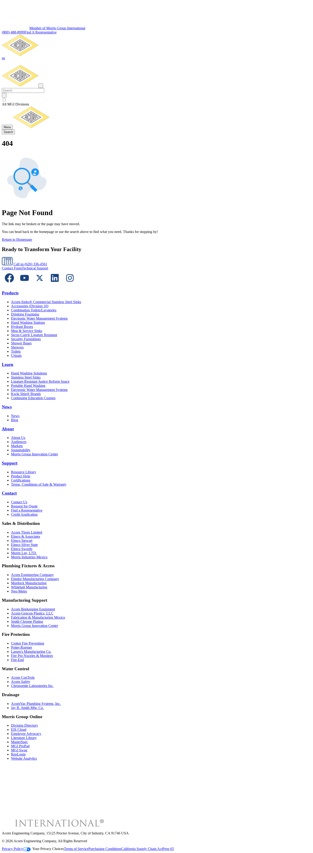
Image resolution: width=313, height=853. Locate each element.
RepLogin (18, 754)
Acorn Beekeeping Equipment (33, 609)
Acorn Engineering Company (32, 575)
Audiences (18, 442)
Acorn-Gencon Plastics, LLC (32, 613)
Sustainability (20, 450)
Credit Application (24, 514)
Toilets (16, 351)
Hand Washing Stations (28, 322)
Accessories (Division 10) (29, 306)
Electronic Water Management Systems (39, 318)
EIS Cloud (18, 729)
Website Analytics (24, 758)
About (8, 428)
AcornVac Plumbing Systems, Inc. (36, 704)
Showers (17, 347)
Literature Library (24, 738)
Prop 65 (168, 849)
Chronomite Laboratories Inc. (32, 686)
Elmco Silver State (24, 545)
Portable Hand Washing (28, 386)
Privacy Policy (12, 849)
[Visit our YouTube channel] (24, 284)
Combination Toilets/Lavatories (33, 310)
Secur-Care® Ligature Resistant (34, 335)
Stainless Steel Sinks (26, 377)
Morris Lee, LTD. (24, 553)
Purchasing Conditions (104, 849)
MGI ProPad (20, 746)
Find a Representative (26, 510)
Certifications (20, 480)
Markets (17, 446)
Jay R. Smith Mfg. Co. (27, 708)
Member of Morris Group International (57, 28)
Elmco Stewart (21, 541)
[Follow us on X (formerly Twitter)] (39, 284)
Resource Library (23, 472)
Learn (7, 364)
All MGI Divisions (15, 104)
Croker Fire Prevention (27, 643)
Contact (9, 493)
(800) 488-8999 (13, 32)
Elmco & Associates (25, 536)
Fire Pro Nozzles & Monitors (32, 656)
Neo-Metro (19, 591)
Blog (14, 420)
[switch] (4, 99)
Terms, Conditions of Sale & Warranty (38, 484)
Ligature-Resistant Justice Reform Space (40, 381)
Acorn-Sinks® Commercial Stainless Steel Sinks (46, 302)
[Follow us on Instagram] (69, 284)
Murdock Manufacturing (29, 583)
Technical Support (35, 268)
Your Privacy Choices (48, 849)
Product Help (20, 476)
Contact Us (19, 502)
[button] (3, 59)
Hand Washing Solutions (29, 373)
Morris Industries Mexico (29, 557)
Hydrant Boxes (22, 327)
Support (9, 463)
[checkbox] (156, 100)
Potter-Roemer (21, 647)
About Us (18, 438)
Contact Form (12, 268)
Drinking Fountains (25, 314)
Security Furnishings (26, 339)
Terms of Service (76, 849)
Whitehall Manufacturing (29, 587)
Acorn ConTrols (23, 677)
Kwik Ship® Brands (26, 394)
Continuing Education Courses (33, 398)
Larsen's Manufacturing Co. (31, 652)
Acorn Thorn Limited (26, 532)
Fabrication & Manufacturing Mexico (38, 617)
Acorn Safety (20, 682)
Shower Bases (21, 343)
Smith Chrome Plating (27, 621)
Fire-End (17, 660)
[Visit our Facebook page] (9, 284)
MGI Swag (19, 750)
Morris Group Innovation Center (34, 454)
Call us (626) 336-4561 (30, 264)
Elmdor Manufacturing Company (35, 579)
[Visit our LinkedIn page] (54, 284)
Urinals (16, 355)
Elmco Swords (21, 549)
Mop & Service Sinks (26, 331)
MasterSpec (19, 742)
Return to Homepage (17, 239)
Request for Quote (24, 506)
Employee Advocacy (26, 734)
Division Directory (24, 725)
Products (10, 293)
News (7, 406)
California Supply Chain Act (141, 849)
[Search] (4, 95)
